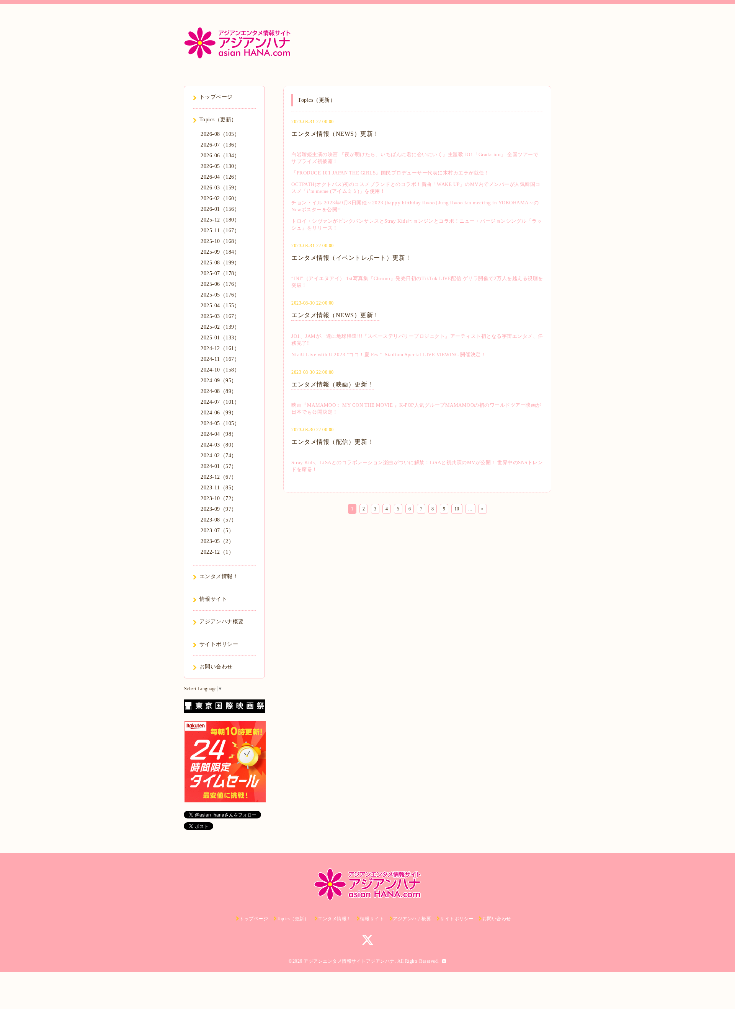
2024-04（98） (219, 434)
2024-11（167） (220, 359)
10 (456, 509)
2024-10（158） (220, 370)
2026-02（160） (220, 198)
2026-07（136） (220, 145)
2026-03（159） (220, 188)
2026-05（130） (220, 166)
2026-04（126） (220, 177)
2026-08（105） (220, 134)
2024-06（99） (219, 413)
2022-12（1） (217, 552)
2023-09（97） (219, 509)
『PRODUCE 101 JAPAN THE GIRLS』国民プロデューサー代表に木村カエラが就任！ (390, 173)
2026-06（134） (220, 155)
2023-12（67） (219, 477)
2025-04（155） (220, 305)
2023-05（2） (217, 541)
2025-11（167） (220, 230)
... (470, 509)
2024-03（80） (219, 445)
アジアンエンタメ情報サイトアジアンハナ (349, 961)
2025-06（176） (220, 284)
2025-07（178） (220, 273)
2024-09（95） (219, 380)
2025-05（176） (220, 295)
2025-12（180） (220, 220)
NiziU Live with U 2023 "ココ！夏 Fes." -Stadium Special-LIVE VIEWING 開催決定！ (388, 354)
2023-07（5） (217, 530)
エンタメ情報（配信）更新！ (332, 441)
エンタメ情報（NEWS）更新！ (335, 133)
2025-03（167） (220, 316)
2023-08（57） (219, 520)
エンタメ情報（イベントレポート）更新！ (351, 257)
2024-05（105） (220, 423)
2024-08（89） (219, 391)
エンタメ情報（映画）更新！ (332, 384)
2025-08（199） (220, 263)
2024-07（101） (220, 402)
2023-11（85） (219, 488)
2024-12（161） (220, 348)
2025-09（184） (220, 252)
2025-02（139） (220, 327)
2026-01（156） (220, 209)
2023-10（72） (219, 498)
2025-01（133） (220, 338)
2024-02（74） (219, 455)
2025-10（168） (220, 241)
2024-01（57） (219, 466)
